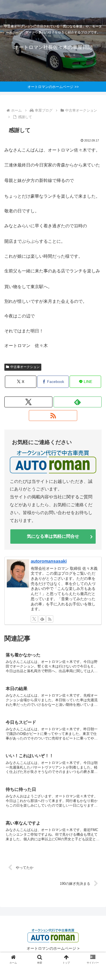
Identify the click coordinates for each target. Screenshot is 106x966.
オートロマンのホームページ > (53, 948)
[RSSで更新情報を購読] (53, 415)
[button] (95, 763)
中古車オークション (25, 367)
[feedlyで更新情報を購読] (78, 402)
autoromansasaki (49, 561)
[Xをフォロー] (28, 402)
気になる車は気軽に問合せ (53, 536)
